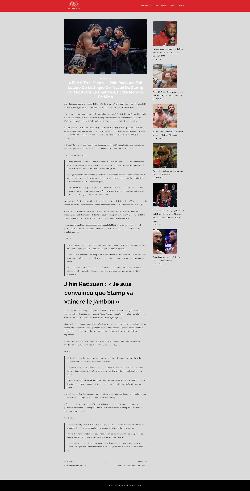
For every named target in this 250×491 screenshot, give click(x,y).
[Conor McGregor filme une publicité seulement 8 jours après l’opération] (169, 76)
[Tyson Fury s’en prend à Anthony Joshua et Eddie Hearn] (169, 241)
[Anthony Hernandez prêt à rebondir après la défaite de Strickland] (169, 116)
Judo (156, 6)
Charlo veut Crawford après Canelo (132, 464)
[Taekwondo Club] (74, 5)
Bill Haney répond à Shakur (75, 464)
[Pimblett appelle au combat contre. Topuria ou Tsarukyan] (169, 155)
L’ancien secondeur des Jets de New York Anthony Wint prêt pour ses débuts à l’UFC (168, 52)
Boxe (173, 6)
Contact (181, 6)
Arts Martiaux (146, 6)
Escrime (164, 6)
